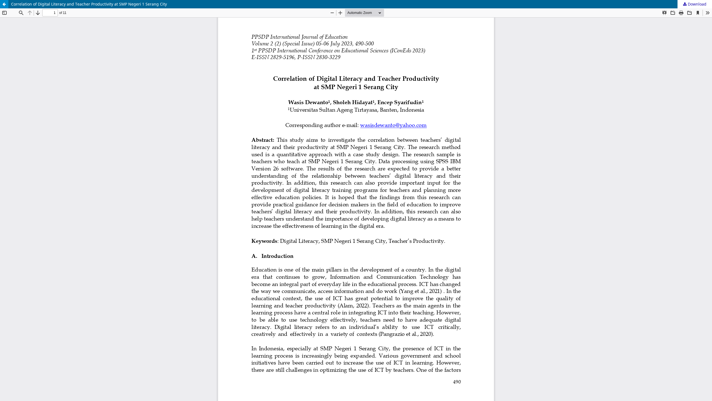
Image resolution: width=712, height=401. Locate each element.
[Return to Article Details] (4, 4)
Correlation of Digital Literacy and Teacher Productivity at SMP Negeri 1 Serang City (89, 4)
